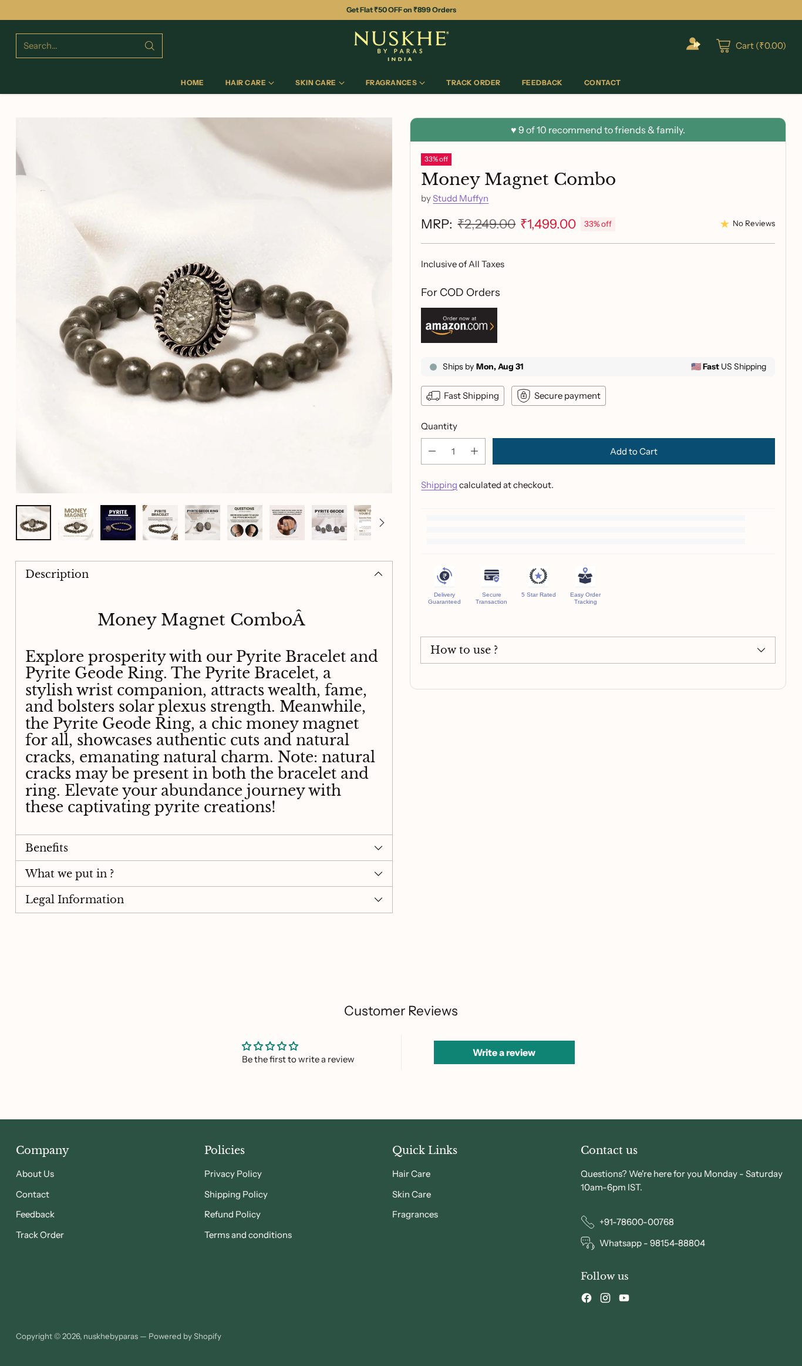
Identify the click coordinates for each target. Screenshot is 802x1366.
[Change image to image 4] (160, 522)
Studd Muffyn (460, 198)
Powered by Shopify (185, 1336)
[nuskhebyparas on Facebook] (586, 1300)
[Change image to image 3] (118, 522)
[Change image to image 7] (287, 522)
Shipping (439, 484)
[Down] (381, 522)
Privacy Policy (233, 1173)
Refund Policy (232, 1214)
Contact (32, 1194)
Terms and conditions (248, 1234)
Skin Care (411, 1194)
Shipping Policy (236, 1194)
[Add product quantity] (474, 451)
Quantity (439, 426)
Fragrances (415, 1214)
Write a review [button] (504, 1052)
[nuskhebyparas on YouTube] (624, 1300)
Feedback (35, 1214)
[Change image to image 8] (329, 522)
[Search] (150, 45)
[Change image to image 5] (202, 522)
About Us (35, 1173)
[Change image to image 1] (33, 522)
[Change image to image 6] (244, 522)
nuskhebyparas (110, 1336)
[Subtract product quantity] (432, 451)
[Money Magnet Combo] (204, 305)
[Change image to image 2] (75, 522)
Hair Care (411, 1173)
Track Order (40, 1234)
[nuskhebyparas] (401, 45)
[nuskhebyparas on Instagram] (605, 1300)
